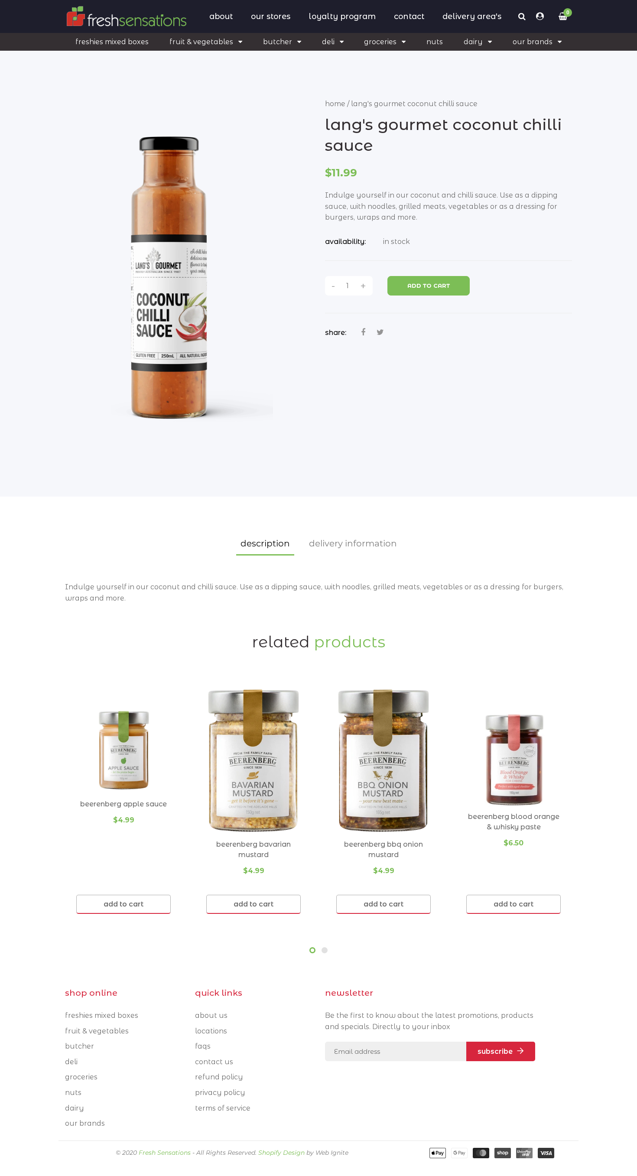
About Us (211, 1015)
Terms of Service (222, 1108)
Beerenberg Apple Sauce (123, 804)
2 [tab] (325, 950)
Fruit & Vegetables (97, 1031)
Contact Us (214, 1062)
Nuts (73, 1092)
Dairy (74, 1108)
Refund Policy (219, 1077)
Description (265, 543)
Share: (335, 332)
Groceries (81, 1077)
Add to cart (428, 285)
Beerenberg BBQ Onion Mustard (383, 849)
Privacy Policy (220, 1092)
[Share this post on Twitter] (380, 332)
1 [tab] (312, 950)
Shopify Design (281, 1153)
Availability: (345, 241)
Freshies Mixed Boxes (101, 1015)
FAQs (203, 1046)
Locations (211, 1031)
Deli (71, 1062)
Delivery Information (353, 543)
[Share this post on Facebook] (363, 332)
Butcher (79, 1046)
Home (335, 104)
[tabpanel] (123, 801)
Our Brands (85, 1123)
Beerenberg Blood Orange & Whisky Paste (513, 821)
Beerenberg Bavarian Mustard (253, 849)
